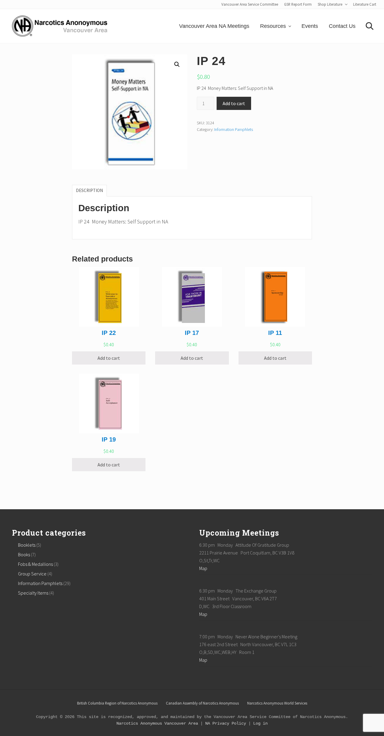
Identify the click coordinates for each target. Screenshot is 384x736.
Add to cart (234, 103)
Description (89, 190)
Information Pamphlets (233, 129)
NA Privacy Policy (225, 723)
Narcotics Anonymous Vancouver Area (157, 723)
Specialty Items (33, 593)
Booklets (26, 545)
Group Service (32, 574)
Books (24, 554)
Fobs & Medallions (35, 564)
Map (203, 568)
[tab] (89, 190)
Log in (260, 723)
